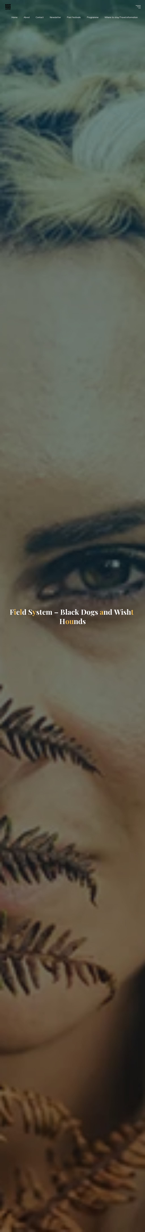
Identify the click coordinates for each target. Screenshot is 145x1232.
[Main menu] (138, 6)
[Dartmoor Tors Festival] (8, 6)
